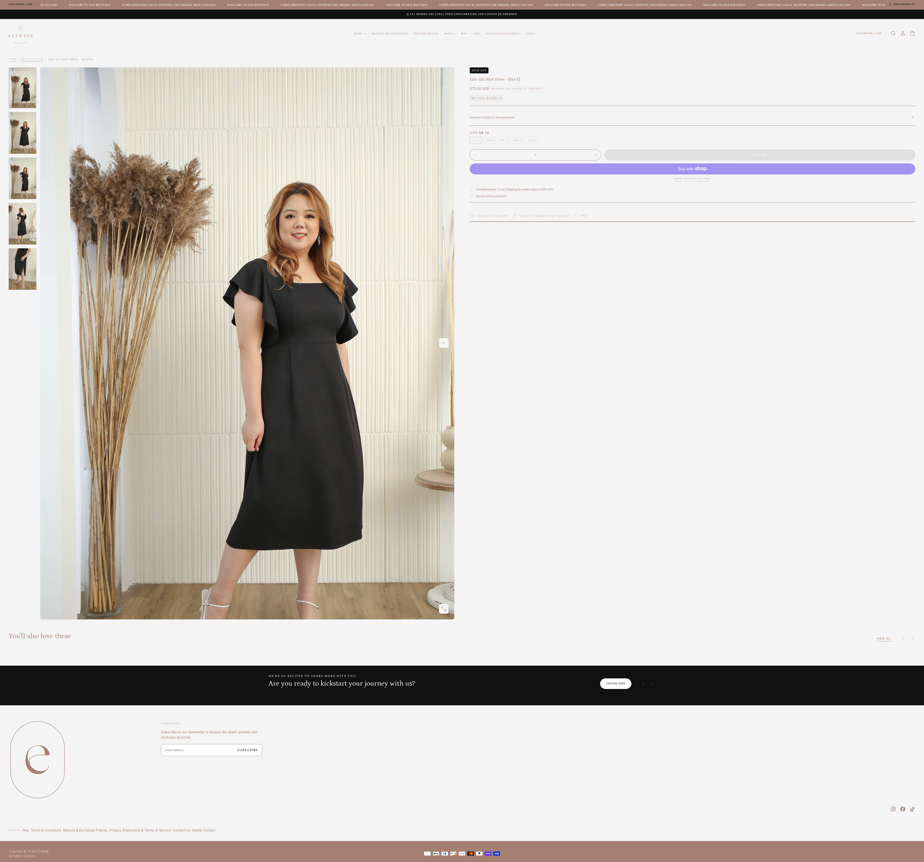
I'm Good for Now (462, 487)
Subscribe (492, 472)
